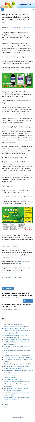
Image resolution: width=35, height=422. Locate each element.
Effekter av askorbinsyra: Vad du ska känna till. (17, 357)
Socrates (20, 417)
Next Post (27, 301)
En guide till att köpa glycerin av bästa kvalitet (17, 364)
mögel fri (18, 261)
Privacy (6, 404)
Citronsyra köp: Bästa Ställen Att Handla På (16, 339)
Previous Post (9, 288)
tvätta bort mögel (16, 277)
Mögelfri (8, 277)
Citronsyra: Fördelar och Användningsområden (17, 355)
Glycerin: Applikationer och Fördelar (14, 328)
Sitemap (6, 406)
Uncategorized (17, 27)
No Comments (28, 27)
